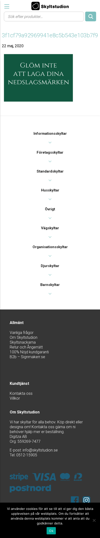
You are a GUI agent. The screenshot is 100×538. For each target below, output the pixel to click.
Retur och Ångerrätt (26, 347)
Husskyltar (50, 190)
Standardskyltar (50, 171)
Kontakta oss (21, 393)
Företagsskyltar (50, 152)
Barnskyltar (50, 285)
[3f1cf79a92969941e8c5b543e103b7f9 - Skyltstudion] (50, 6)
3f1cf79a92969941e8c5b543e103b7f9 (50, 35)
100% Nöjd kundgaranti (29, 352)
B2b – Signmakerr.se (27, 357)
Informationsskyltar (50, 133)
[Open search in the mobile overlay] (50, 16)
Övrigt (50, 209)
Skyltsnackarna (23, 342)
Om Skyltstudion (23, 337)
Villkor (15, 398)
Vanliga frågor (21, 332)
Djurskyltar (50, 266)
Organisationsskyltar (50, 247)
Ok (51, 531)
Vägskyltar (50, 228)
